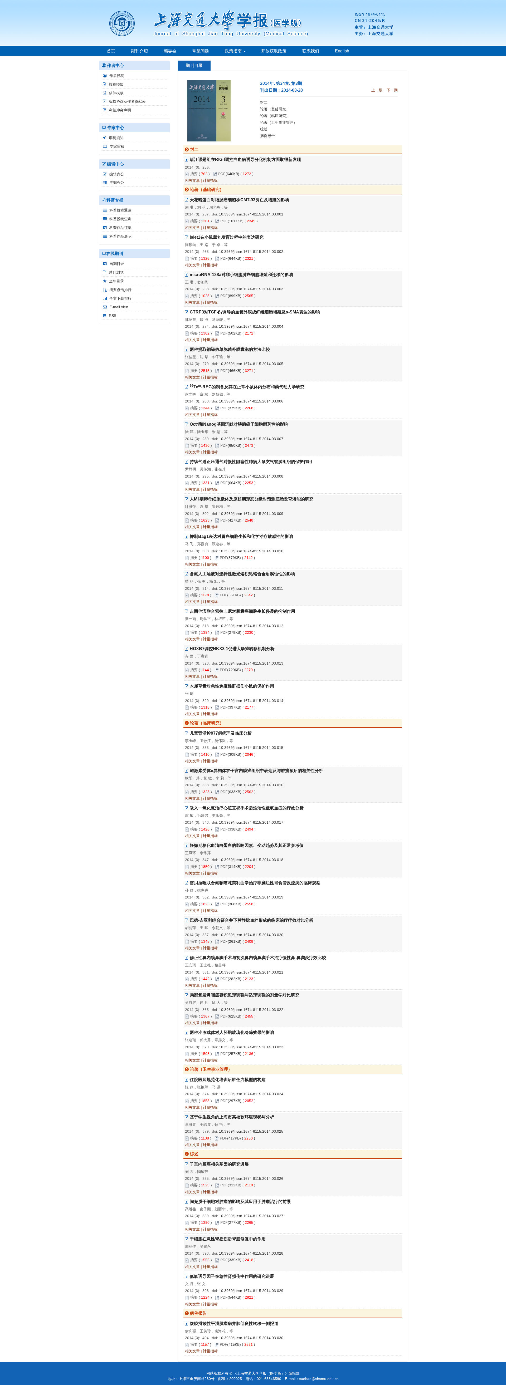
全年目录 (116, 281)
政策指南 (234, 51)
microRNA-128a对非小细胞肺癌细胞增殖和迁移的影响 (241, 274)
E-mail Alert (118, 307)
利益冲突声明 (120, 110)
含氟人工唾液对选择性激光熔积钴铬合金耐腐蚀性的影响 (242, 574)
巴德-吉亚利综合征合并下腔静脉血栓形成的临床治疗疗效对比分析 (251, 920)
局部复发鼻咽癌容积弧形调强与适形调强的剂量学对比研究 (244, 995)
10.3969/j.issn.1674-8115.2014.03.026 (251, 1178)
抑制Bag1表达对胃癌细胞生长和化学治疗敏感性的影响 (241, 536)
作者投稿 (116, 75)
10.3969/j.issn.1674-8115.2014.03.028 (251, 1253)
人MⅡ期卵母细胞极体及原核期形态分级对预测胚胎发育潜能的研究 (251, 499)
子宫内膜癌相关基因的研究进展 (219, 1164)
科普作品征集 (120, 227)
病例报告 (267, 136)
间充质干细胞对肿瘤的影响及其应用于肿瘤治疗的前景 (240, 1201)
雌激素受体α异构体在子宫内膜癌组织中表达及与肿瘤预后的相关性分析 (256, 770)
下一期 (392, 90)
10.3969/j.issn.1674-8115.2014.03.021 (251, 972)
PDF (222, 174)
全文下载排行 (120, 298)
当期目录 (116, 264)
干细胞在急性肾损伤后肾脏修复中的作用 (228, 1239)
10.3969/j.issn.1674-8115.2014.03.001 (251, 214)
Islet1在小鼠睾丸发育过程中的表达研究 (227, 237)
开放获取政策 (273, 51)
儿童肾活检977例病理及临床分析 (221, 733)
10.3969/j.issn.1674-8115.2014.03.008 (251, 476)
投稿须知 (116, 84)
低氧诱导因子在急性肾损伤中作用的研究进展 (232, 1276)
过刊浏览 (116, 272)
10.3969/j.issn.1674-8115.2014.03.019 (251, 897)
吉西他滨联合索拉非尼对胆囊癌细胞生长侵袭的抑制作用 (242, 611)
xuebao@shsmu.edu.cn (319, 1379)
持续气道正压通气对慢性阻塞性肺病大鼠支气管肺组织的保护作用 (251, 461)
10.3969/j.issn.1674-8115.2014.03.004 (251, 326)
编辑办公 (116, 174)
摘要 (194, 174)
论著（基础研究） (275, 109)
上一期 (376, 90)
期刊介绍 (139, 51)
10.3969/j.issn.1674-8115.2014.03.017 (251, 822)
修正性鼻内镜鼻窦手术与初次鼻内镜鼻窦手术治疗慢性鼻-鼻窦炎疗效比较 (258, 957)
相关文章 (192, 180)
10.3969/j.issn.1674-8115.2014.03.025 (251, 1131)
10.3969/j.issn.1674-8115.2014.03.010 (251, 551)
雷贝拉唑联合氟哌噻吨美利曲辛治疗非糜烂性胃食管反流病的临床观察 (255, 883)
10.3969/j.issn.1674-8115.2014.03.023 (251, 1047)
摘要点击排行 (120, 290)
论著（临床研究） (275, 116)
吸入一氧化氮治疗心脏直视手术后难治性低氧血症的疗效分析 (247, 808)
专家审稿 (117, 146)
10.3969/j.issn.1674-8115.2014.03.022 (251, 1010)
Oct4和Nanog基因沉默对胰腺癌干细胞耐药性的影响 (239, 424)
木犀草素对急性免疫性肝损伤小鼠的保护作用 (232, 686)
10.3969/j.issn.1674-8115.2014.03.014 (251, 701)
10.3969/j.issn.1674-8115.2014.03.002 (251, 251)
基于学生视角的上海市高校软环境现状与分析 (232, 1117)
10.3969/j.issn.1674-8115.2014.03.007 (251, 439)
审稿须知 (116, 138)
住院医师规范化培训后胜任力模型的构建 (228, 1079)
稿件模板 (116, 93)
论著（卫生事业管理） (278, 122)
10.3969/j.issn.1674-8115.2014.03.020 (251, 935)
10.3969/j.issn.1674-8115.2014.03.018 (251, 860)
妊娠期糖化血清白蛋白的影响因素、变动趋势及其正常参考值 (247, 845)
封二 (263, 102)
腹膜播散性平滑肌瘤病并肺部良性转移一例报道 (234, 1323)
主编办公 (116, 182)
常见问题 (200, 51)
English (342, 51)
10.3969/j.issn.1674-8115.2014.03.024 (251, 1094)
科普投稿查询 (120, 219)
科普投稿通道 (120, 210)
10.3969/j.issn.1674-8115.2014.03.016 (251, 785)
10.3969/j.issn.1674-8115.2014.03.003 (251, 289)
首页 (111, 51)
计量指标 (210, 180)
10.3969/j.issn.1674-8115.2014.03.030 (251, 1338)
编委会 (170, 51)
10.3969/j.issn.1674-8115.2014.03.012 (251, 626)
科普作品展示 (120, 236)
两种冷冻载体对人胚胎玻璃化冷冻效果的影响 (232, 1032)
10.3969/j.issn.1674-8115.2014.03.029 (251, 1291)
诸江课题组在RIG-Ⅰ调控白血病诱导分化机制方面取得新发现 (245, 159)
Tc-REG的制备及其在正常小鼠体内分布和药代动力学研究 (247, 387)
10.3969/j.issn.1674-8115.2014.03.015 (251, 747)
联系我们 (310, 51)
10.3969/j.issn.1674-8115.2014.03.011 (251, 588)
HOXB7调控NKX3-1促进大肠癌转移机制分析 (232, 648)
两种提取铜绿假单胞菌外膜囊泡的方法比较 (230, 349)
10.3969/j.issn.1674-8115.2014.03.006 (251, 401)
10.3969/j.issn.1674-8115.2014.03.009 (251, 514)
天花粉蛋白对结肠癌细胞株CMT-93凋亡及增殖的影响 (239, 200)
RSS (112, 315)
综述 (263, 129)
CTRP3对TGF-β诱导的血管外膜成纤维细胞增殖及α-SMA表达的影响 (255, 312)
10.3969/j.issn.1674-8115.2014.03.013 (251, 663)
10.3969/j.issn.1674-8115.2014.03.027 (251, 1216)
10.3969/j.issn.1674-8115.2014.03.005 (251, 364)
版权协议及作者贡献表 (127, 101)
